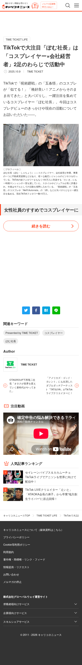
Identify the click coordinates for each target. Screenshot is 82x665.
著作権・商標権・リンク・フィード (24, 559)
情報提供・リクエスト (16, 567)
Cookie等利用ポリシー (16, 544)
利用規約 (8, 552)
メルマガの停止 (12, 582)
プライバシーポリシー (16, 537)
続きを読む (41, 225)
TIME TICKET (35, 71)
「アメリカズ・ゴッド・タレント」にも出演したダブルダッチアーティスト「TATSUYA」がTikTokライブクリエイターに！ (59, 385)
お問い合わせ (11, 574)
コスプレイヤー (53, 333)
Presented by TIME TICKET (21, 333)
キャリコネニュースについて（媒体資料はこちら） (33, 529)
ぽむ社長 (10, 341)
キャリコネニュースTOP (16, 515)
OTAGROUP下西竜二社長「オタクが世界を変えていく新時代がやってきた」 (22, 385)
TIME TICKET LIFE (17, 39)
